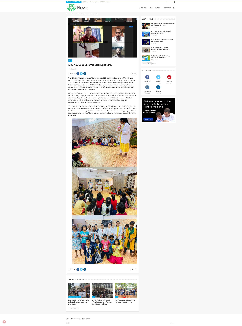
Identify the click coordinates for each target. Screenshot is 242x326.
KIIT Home (86, 2)
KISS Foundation (75, 319)
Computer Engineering (74, 297)
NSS (70, 60)
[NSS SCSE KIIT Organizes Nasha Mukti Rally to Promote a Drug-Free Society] (79, 290)
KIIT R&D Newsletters (106, 2)
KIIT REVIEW (167, 8)
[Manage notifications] (4, 321)
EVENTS (157, 8)
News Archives (94, 2)
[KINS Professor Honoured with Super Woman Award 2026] (146, 42)
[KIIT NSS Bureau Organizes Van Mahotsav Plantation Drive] (126, 290)
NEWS (151, 8)
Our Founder (86, 319)
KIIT (67, 319)
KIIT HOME (143, 8)
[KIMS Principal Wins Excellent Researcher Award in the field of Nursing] (146, 50)
